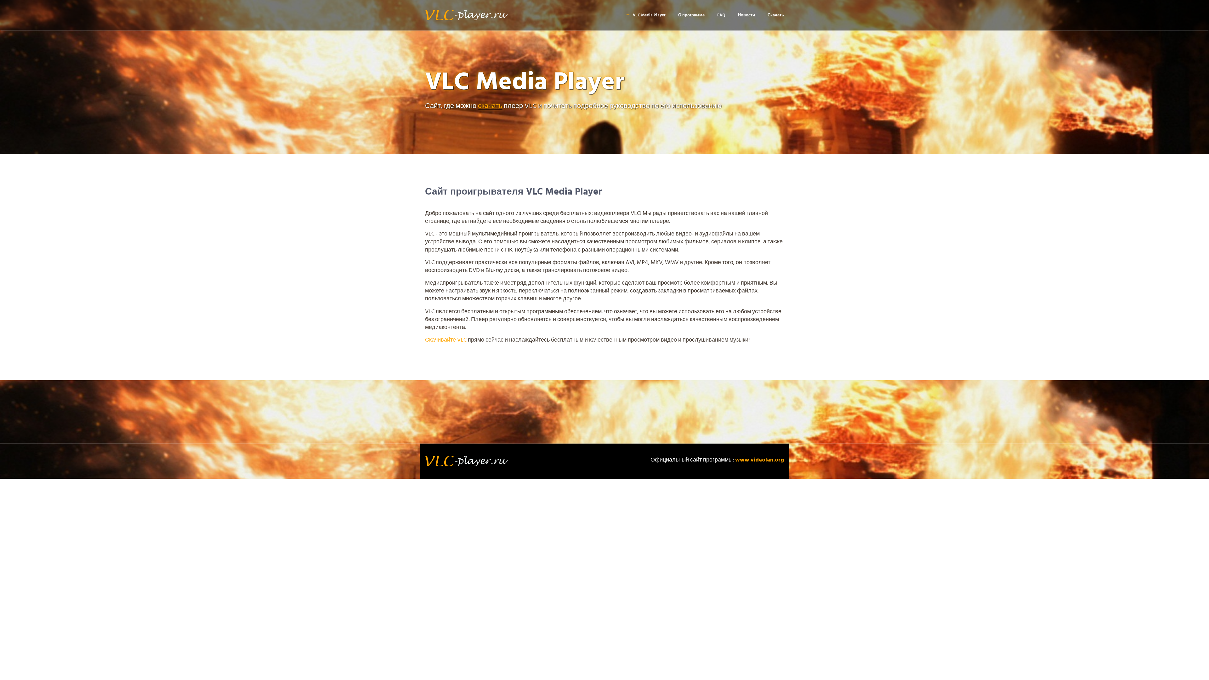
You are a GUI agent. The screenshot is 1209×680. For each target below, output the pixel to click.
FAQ (721, 15)
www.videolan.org (759, 460)
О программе (691, 15)
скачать (490, 106)
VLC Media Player (649, 15)
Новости (746, 15)
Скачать (776, 15)
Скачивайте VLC (446, 340)
